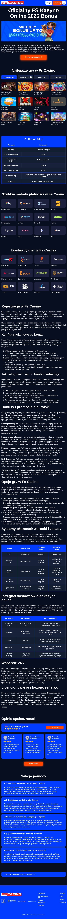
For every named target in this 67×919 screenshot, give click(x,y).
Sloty (56, 77)
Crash (40, 77)
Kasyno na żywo (23, 77)
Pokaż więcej (33, 763)
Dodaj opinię (55, 727)
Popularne (7, 77)
